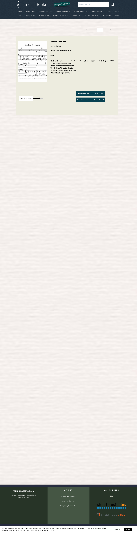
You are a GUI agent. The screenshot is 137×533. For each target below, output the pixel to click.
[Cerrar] (134, 529)
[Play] (21, 98)
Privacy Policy (49, 530)
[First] (87, 30)
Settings (118, 529)
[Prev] (93, 30)
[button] (61, 4)
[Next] (110, 30)
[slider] (39, 98)
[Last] (116, 30)
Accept (127, 529)
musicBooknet (38, 4)
